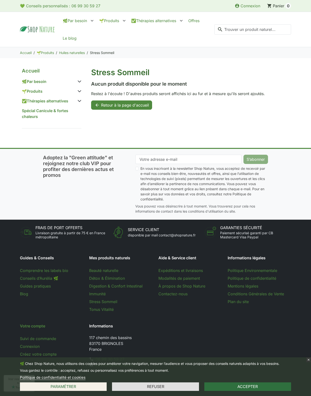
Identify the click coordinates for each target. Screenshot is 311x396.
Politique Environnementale (252, 270)
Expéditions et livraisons (180, 270)
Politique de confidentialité (252, 278)
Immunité (97, 293)
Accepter (247, 386)
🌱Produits (109, 20)
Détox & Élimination (107, 278)
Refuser (155, 386)
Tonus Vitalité (101, 309)
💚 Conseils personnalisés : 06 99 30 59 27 (60, 5)
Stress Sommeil (103, 301)
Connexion (30, 346)
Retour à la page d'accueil (122, 105)
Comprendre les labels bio (44, 270)
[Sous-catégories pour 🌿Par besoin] (78, 81)
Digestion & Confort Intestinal (116, 286)
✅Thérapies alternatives (153, 20)
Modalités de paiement (179, 278)
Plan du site (238, 301)
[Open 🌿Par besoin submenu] (92, 20)
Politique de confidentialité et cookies (53, 377)
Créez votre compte (38, 354)
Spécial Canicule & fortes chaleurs (45, 113)
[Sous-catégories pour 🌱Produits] (78, 91)
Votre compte (32, 326)
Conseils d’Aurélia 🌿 (39, 278)
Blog (24, 293)
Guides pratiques (35, 286)
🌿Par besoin (75, 20)
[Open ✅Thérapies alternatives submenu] (181, 20)
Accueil (31, 71)
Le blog (70, 38)
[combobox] (252, 29)
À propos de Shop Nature (181, 286)
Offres (193, 20)
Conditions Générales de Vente (256, 293)
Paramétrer (63, 386)
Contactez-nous (173, 293)
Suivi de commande (38, 338)
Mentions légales (243, 286)
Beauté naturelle (103, 270)
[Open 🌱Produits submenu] (124, 20)
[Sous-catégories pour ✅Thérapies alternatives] (78, 101)
